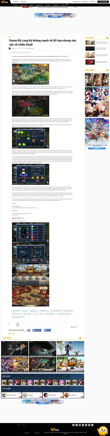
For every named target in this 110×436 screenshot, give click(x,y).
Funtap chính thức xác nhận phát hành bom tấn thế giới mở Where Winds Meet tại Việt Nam (15, 355)
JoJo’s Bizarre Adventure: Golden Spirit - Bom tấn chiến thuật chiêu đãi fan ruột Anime (54, 7)
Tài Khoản (92, 1)
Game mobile (4, 357)
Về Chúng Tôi (76, 1)
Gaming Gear (39, 5)
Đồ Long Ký (25, 310)
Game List (63, 5)
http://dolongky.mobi (21, 221)
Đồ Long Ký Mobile (16, 310)
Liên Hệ (18, 425)
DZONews (16, 1)
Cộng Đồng (55, 5)
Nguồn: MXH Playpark (30, 48)
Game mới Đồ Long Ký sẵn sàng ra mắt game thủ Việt (21, 52)
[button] (83, 384)
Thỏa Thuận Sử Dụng (37, 433)
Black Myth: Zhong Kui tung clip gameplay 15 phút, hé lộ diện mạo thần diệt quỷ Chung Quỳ (42, 355)
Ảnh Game (90, 70)
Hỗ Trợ (23, 425)
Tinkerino (14, 48)
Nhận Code (101, 42)
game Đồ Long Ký (33, 310)
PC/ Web (15, 5)
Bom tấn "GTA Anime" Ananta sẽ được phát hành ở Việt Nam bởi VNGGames (70, 355)
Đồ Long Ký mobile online (68, 310)
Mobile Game (24, 5)
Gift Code (47, 5)
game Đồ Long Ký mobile (55, 310)
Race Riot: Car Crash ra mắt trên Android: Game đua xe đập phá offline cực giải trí (70, 371)
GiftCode (90, 38)
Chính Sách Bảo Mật (26, 433)
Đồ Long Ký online (43, 310)
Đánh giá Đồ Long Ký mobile (18, 317)
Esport (31, 5)
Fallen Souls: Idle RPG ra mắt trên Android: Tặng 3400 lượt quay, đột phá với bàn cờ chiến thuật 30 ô (43, 371)
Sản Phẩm (23, 1)
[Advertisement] (55, 27)
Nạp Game (84, 1)
